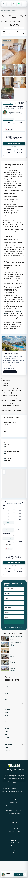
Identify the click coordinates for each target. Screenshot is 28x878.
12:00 (8, 516)
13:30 (20, 519)
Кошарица (7, 712)
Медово (6, 715)
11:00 (8, 513)
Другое (8, 522)
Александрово (8, 683)
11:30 (20, 513)
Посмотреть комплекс (9, 372)
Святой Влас (7, 737)
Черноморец (7, 750)
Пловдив (7, 725)
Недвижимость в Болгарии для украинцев (11, 791)
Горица (6, 702)
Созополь (7, 741)
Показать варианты (14, 622)
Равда (6, 734)
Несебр (6, 718)
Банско (6, 690)
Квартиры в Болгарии (7, 10)
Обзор (6, 721)
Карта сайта (14, 855)
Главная (2, 10)
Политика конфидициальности (14, 852)
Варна (6, 699)
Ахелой (6, 686)
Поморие (7, 728)
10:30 (20, 510)
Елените (6, 706)
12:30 (20, 516)
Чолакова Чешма (9, 753)
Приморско (7, 731)
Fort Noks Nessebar (10, 354)
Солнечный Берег (14, 10)
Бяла (6, 696)
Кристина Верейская (15, 111)
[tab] (8, 103)
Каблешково (7, 709)
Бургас (6, 693)
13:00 (8, 519)
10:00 (8, 510)
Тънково (6, 747)
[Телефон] (24, 874)
